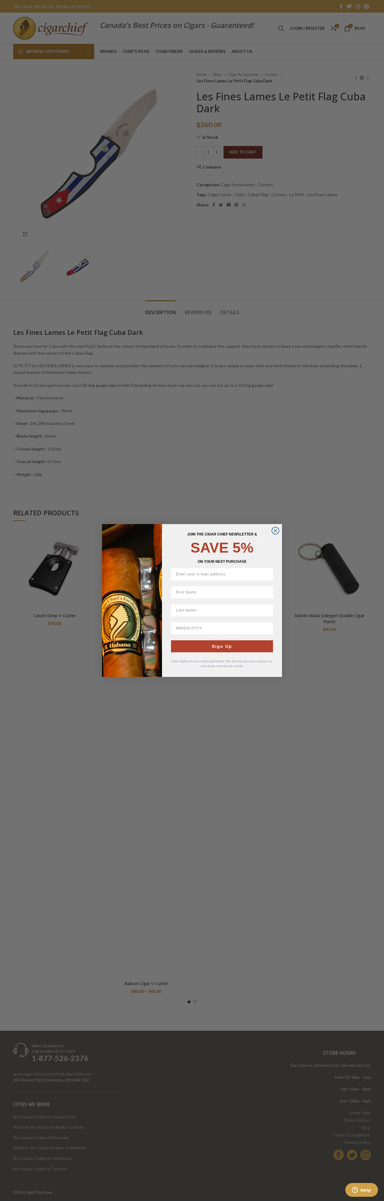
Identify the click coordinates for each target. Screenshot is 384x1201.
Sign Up (222, 646)
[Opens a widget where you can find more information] (361, 1190)
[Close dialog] (275, 530)
